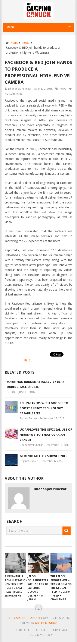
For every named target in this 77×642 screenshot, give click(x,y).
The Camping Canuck (23, 618)
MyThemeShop (46, 622)
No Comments (13, 93)
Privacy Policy (41, 635)
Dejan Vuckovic (29, 461)
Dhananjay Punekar (19, 88)
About (41, 630)
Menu (10, 27)
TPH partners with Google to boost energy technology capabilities (44, 408)
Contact (23, 630)
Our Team (59, 630)
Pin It (27, 360)
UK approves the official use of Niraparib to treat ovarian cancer (46, 435)
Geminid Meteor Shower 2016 (43, 456)
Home (14, 42)
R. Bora (11, 391)
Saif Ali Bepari (28, 418)
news (25, 42)
